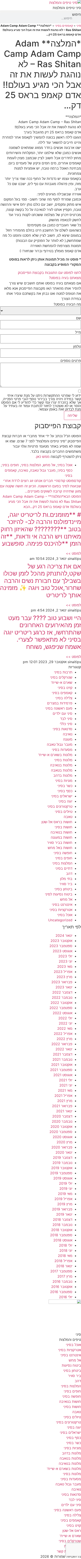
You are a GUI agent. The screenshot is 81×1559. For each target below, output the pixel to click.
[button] (40, 11)
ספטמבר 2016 (61, 1292)
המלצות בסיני (31, 465)
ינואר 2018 (64, 1266)
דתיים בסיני (63, 868)
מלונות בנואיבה (61, 765)
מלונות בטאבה (61, 770)
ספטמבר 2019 (61, 1173)
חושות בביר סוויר (59, 842)
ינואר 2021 (64, 1111)
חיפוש (76, 15)
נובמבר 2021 (62, 1059)
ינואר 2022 (64, 1049)
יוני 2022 (65, 1023)
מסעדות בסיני (62, 749)
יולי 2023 (65, 956)
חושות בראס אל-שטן (56, 822)
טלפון (77, 346)
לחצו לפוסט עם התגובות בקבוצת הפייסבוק (49, 272)
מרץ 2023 (64, 977)
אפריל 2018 (63, 1261)
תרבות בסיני (63, 672)
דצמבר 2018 (62, 1219)
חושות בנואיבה (61, 832)
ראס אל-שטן (71, 1530)
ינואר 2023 (64, 987)
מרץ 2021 (64, 1101)
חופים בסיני (10, 465)
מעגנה (67, 739)
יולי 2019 (65, 1183)
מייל (78, 332)
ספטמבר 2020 (60, 1132)
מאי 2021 (65, 1090)
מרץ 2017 (64, 1276)
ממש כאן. (42, 456)
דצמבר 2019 (62, 1157)
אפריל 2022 (63, 1033)
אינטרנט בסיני (62, 904)
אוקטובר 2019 (61, 1168)
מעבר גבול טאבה (43, 470)
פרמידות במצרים (59, 703)
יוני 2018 (65, 1250)
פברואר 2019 (62, 1209)
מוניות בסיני (63, 780)
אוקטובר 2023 (61, 940)
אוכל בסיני (64, 465)
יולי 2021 (65, 1080)
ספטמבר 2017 (61, 1271)
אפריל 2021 (63, 1095)
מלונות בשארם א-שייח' (55, 755)
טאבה (68, 817)
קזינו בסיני (65, 687)
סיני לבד (66, 718)
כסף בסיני (64, 470)
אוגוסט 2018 (62, 1240)
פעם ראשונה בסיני (58, 708)
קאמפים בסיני (64, 25)
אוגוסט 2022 (62, 1013)
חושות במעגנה (61, 837)
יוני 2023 (65, 961)
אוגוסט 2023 (62, 951)
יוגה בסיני (65, 801)
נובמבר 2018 (62, 1225)
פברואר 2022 (61, 1044)
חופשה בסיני (63, 853)
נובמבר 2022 (62, 997)
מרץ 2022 (64, 1039)
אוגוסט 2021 (62, 1075)
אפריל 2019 (63, 1199)
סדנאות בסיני (62, 729)
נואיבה (23, 470)
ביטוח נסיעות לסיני (58, 894)
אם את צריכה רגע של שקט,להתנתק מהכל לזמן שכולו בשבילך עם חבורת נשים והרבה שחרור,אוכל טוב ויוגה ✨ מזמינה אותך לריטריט (40, 581)
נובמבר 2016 (62, 1281)
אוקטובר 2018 (61, 1230)
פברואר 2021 (62, 1106)
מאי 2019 (65, 1194)
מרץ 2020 (64, 1142)
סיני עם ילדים (62, 713)
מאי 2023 (64, 966)
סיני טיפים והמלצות (67, 8)
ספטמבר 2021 (61, 1070)
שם (78, 318)
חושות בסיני (63, 827)
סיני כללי (66, 724)
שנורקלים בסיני (61, 677)
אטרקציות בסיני (60, 910)
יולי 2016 (65, 1297)
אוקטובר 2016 (61, 1286)
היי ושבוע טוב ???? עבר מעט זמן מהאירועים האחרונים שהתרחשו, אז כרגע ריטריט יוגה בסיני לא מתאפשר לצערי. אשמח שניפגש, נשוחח (42, 632)
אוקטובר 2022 (61, 1002)
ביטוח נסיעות (71, 1365)
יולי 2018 (65, 1245)
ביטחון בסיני (63, 889)
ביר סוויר (65, 884)
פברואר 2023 (61, 982)
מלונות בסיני (63, 760)
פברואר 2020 (61, 1147)
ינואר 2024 (64, 935)
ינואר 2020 (64, 1152)
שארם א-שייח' (61, 682)
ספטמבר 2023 (60, 946)
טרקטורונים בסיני (59, 806)
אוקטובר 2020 (61, 1126)
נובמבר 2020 (62, 1121)
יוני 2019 (65, 1188)
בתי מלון (66, 879)
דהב (69, 873)
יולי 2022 (65, 1018)
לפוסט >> (73, 553)
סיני (78, 25)
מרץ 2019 (64, 1204)
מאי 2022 (64, 1028)
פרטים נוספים (70, 360)
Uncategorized (60, 920)
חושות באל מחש (60, 848)
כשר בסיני (64, 786)
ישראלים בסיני (61, 796)
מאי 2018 (65, 1255)
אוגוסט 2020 (62, 1137)
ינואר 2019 (64, 1214)
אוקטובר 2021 (61, 1064)
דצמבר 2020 (62, 1116)
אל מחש (49, 465)
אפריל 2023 (63, 971)
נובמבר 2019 (62, 1163)
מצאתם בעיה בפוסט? (65, 278)
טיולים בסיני (63, 811)
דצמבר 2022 (62, 992)
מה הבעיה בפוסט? (67, 304)
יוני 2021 (65, 1085)
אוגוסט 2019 (62, 1178)
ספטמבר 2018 (61, 1235)
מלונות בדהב (62, 775)
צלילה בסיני (63, 698)
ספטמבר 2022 (60, 1008)
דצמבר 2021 (62, 1054)
